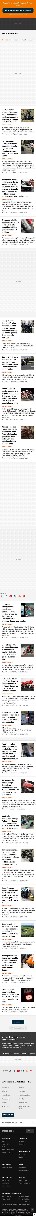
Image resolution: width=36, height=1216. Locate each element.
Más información (28, 1214)
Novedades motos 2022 (25, 1107)
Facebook (6, 596)
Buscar (33, 1123)
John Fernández (11, 134)
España (24, 40)
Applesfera (5, 1147)
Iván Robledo (10, 809)
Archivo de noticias (19, 1028)
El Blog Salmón (23, 1180)
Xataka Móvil (6, 1144)
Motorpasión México (24, 1204)
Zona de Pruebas (24, 1095)
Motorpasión (22, 1167)
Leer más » (31, 132)
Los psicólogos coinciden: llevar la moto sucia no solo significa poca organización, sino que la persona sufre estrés (10, 148)
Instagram (15, 596)
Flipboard (24, 596)
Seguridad (22, 1091)
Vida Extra (21, 1144)
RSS (19, 596)
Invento (17, 40)
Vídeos (4, 1091)
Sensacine (22, 1154)
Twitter (1, 596)
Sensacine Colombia (24, 1202)
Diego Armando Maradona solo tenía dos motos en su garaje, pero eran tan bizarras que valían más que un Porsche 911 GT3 (10, 895)
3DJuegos (21, 1141)
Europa (31, 40)
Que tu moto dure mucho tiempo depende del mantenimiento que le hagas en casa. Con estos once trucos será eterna (10, 787)
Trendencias (5, 1180)
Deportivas (16, 1053)
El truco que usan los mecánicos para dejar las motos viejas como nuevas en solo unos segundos (10, 717)
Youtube (10, 596)
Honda (4, 1103)
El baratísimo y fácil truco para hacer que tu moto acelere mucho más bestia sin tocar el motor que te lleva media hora (10, 652)
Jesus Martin (10, 419)
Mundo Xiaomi (6, 1152)
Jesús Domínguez (12, 705)
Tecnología (6, 1095)
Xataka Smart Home (8, 1149)
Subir (28, 1131)
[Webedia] (8, 1132)
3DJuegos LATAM (24, 1196)
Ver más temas (8, 1115)
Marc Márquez (23, 1103)
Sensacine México (24, 1199)
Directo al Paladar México (9, 1204)
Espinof (21, 1157)
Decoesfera (5, 1183)
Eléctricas (5, 1106)
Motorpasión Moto (24, 1170)
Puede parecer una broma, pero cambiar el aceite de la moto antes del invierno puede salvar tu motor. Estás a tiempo (10, 963)
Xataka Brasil (6, 1199)
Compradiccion (6, 1186)
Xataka (4, 1141)
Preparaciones (7, 125)
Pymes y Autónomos (24, 1183)
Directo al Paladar (7, 1167)
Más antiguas (18, 1022)
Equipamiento (7, 1099)
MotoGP (24, 1053)
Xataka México (6, 1196)
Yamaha (21, 1099)
